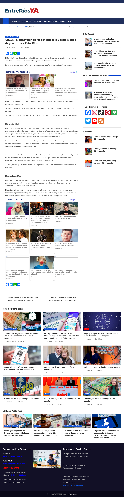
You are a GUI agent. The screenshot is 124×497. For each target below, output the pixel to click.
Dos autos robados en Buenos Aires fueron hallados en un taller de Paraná (62, 299)
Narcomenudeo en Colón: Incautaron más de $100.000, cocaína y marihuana (23, 299)
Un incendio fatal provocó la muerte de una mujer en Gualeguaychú (106, 65)
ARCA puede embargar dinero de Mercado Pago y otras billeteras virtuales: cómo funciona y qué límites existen (61, 335)
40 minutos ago (11, 341)
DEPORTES (26, 21)
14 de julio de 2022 (12, 47)
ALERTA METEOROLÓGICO (12, 36)
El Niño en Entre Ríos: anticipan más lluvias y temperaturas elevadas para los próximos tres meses (106, 95)
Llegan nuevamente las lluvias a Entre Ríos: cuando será (106, 81)
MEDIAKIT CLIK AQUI (11, 468)
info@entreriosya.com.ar (12, 457)
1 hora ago (49, 341)
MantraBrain (72, 494)
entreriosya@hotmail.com (73, 485)
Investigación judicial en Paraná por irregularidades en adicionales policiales (106, 41)
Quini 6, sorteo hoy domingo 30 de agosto (106, 138)
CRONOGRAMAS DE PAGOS (54, 21)
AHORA (86, 328)
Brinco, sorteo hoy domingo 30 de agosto (105, 150)
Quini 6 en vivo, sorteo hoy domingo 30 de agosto (105, 162)
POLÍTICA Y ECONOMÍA (10, 328)
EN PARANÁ (8, 425)
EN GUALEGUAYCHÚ (69, 425)
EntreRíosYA (25, 47)
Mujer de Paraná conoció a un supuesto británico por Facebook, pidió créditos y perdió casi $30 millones (106, 434)
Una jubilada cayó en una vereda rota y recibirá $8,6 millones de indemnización (105, 53)
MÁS (69, 21)
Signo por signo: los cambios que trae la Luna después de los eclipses (101, 334)
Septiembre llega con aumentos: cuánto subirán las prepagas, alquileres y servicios (21, 335)
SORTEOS (37, 21)
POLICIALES (15, 21)
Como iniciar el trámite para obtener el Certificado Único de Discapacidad (20, 368)
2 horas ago (9, 373)
